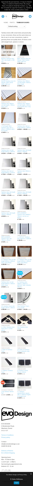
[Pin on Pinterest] (9, 470)
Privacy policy (5, 437)
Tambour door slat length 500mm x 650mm (24, 150)
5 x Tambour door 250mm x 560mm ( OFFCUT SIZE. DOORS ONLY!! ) (24, 284)
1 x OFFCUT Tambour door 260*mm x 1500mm (24, 237)
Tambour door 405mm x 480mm (24, 171)
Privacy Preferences (17, 479)
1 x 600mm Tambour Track (7, 371)
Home (6, 22)
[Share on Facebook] (2, 470)
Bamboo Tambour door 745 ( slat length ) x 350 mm (8, 60)
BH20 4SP (4, 430)
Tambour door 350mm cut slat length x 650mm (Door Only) (24, 82)
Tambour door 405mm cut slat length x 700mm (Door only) (8, 105)
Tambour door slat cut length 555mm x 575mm (8, 171)
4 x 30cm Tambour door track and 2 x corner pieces (8, 328)
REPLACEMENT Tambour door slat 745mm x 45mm (6, 238)
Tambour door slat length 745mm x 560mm (8, 213)
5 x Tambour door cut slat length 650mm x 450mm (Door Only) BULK (24, 261)
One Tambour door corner (22, 327)
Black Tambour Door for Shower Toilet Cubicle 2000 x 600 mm (24, 60)
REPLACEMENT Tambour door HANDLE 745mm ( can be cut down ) (23, 215)
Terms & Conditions (7, 435)
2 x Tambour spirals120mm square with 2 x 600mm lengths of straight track (24, 394)
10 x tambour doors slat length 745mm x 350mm (8, 306)
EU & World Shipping (8, 453)
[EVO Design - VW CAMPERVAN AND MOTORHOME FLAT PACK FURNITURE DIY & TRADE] (17, 16)
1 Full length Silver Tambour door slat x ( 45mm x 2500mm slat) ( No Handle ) (8, 128)
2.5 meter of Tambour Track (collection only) (23, 350)
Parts (12, 22)
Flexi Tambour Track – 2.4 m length (23, 306)
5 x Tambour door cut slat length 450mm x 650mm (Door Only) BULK (8, 261)
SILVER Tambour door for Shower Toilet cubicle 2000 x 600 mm (8, 82)
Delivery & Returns (7, 450)
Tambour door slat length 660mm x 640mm (24, 192)
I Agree (16, 482)
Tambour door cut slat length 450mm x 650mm (8, 150)
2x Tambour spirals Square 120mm (22, 371)
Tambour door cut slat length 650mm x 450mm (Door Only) (8, 283)
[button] (2, 16)
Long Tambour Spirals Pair (7, 392)
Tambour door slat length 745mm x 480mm (8, 192)
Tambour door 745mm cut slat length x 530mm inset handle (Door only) (24, 105)
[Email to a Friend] (6, 470)
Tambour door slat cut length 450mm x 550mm (24, 126)
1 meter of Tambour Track (6, 350)
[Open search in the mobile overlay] (6, 16)
